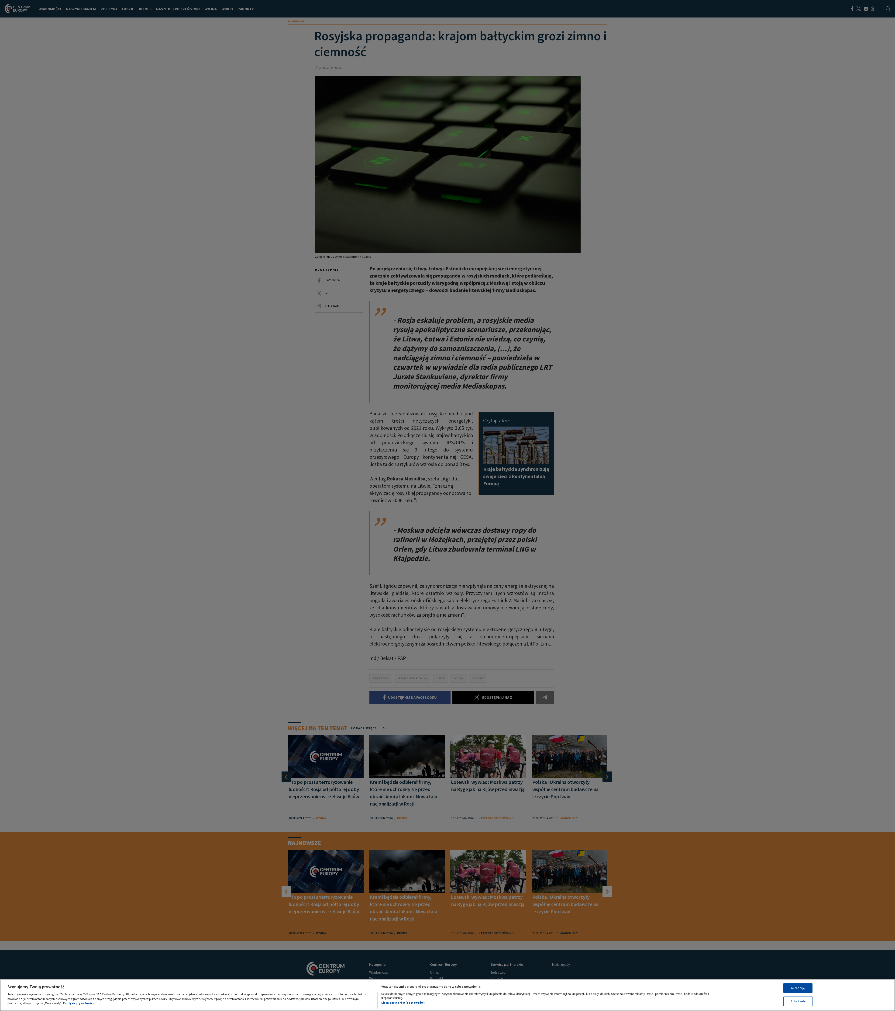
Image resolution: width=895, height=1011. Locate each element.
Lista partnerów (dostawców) (403, 1003)
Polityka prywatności (78, 1003)
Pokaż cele (798, 1001)
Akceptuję (798, 988)
